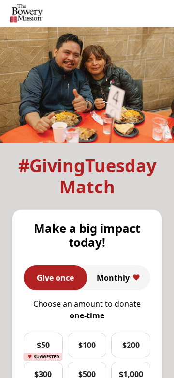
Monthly (113, 277)
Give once (55, 277)
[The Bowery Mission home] (26, 13)
